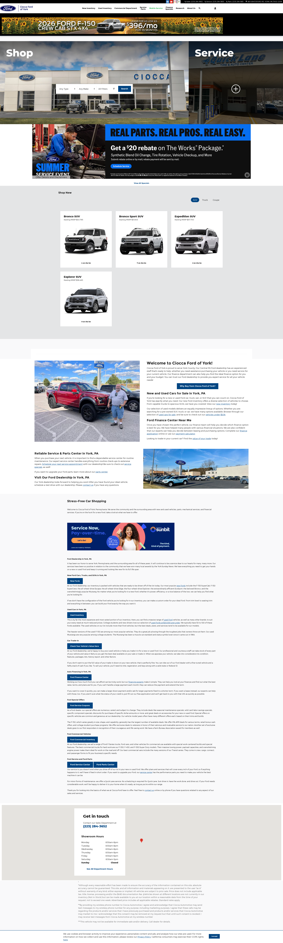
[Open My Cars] (214, 8)
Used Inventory (105, 8)
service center (146, 772)
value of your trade (201, 438)
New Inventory (88, 8)
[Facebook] (167, 1)
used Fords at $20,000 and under (165, 623)
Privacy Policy (144, 937)
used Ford (168, 620)
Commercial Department (125, 8)
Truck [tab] (205, 200)
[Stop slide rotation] (247, 175)
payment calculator (185, 434)
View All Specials (141, 183)
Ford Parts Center (105, 764)
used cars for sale (167, 414)
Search (124, 89)
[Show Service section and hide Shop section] (236, 82)
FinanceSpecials (169, 8)
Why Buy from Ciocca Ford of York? (197, 386)
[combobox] (67, 89)
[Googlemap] (179, 1)
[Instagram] (175, 1)
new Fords (180, 586)
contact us (88, 485)
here (65, 940)
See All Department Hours (100, 869)
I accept (214, 936)
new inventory (223, 404)
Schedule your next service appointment (62, 464)
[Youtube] (171, 1)
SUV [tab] (195, 200)
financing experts (135, 682)
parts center (102, 472)
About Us (191, 8)
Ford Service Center (80, 764)
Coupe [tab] (216, 200)
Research (180, 8)
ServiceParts (143, 8)
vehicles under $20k (215, 414)
